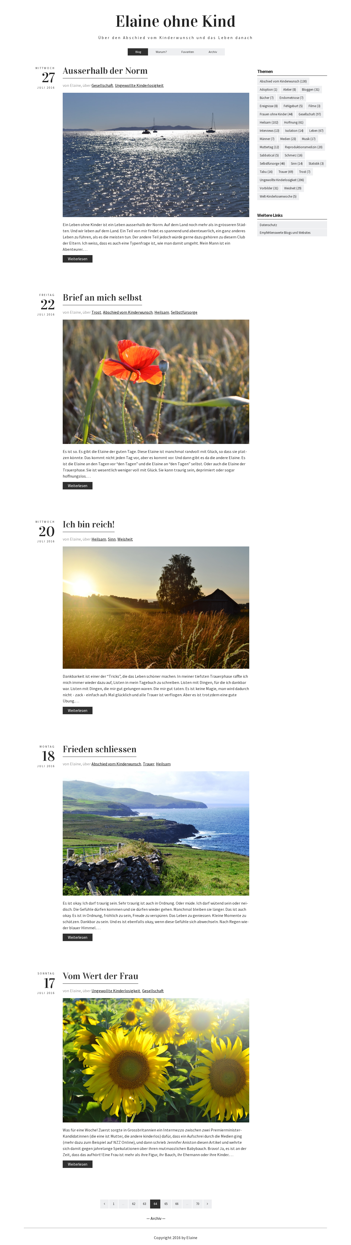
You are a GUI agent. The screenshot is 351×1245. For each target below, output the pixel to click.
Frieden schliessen (99, 749)
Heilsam (161, 312)
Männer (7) (267, 139)
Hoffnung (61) (293, 122)
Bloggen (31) (310, 89)
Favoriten (187, 52)
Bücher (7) (267, 98)
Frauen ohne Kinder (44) (276, 114)
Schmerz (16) (293, 155)
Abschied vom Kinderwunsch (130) (283, 81)
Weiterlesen (77, 258)
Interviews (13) (269, 130)
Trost (96, 312)
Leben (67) (316, 130)
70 (197, 1204)
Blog (138, 52)
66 (176, 1204)
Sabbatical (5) (269, 155)
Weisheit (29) (292, 188)
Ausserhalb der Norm (105, 70)
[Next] (207, 1204)
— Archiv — (155, 1218)
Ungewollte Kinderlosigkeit (139, 85)
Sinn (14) (297, 163)
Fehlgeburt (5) (293, 106)
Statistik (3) (316, 163)
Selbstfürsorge (184, 312)
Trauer (148, 763)
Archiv (213, 52)
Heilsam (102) (269, 122)
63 (144, 1204)
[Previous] (104, 1204)
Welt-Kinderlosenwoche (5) (278, 196)
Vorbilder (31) (269, 188)
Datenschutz (268, 225)
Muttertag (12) (269, 147)
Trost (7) (304, 172)
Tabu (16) (266, 172)
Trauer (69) (286, 172)
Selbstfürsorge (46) (272, 163)
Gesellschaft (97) (310, 114)
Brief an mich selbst (102, 297)
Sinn (112, 539)
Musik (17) (309, 139)
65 (166, 1204)
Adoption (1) (268, 89)
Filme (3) (314, 106)
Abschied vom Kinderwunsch (128, 312)
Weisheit (125, 539)
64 (155, 1204)
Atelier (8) (289, 89)
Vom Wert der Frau (100, 976)
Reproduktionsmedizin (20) (303, 147)
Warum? (161, 52)
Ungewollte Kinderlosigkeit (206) (282, 180)
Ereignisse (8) (269, 106)
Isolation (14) (294, 130)
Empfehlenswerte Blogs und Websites (285, 232)
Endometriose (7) (291, 98)
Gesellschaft (102, 85)
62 (133, 1204)
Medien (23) (288, 139)
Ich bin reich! (89, 524)
